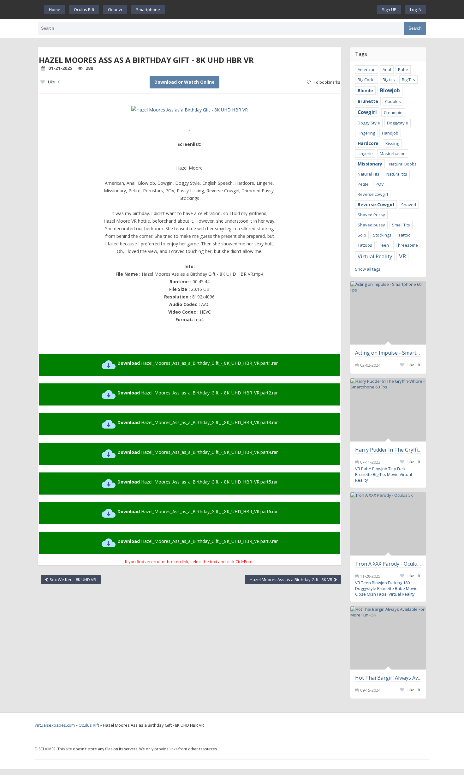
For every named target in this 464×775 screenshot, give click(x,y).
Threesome (407, 245)
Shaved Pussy (371, 215)
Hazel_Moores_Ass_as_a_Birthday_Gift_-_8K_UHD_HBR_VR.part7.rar (197, 541)
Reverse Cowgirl (376, 204)
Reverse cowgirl (373, 194)
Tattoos (365, 245)
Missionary (370, 164)
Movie (393, 474)
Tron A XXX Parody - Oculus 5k (388, 563)
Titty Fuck (397, 469)
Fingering (366, 133)
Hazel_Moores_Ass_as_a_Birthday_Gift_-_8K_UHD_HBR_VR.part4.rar (197, 452)
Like (54, 82)
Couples (393, 101)
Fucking (395, 583)
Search (414, 28)
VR (402, 256)
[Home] (271, 9)
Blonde (365, 90)
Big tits (389, 79)
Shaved (408, 204)
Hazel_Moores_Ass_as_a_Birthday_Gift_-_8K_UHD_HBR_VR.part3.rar (197, 422)
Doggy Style (369, 123)
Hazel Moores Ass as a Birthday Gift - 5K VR (291, 579)
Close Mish (365, 594)
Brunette (368, 101)
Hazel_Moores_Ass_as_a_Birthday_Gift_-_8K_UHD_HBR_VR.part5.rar (197, 482)
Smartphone (148, 9)
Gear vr (115, 9)
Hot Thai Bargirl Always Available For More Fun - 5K (388, 677)
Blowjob (390, 90)
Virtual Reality (375, 256)
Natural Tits (368, 174)
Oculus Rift (84, 9)
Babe (403, 69)
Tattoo (404, 235)
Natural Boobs (403, 164)
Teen (384, 245)
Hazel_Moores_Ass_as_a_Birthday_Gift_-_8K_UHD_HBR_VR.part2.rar (197, 393)
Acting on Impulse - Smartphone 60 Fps (388, 352)
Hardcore (368, 143)
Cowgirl (367, 112)
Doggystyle (397, 123)
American (367, 69)
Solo (362, 235)
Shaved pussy (371, 225)
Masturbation (393, 153)
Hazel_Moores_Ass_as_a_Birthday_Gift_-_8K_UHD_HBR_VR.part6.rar (197, 511)
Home (54, 9)
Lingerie (365, 153)
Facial (382, 594)
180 (406, 583)
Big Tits (408, 79)
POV (380, 184)
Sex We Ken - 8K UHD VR (72, 579)
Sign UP (389, 9)
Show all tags (367, 269)
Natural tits (396, 174)
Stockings (382, 235)
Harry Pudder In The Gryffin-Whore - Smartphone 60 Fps (388, 449)
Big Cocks (367, 79)
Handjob (390, 133)
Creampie (393, 112)
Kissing (392, 143)
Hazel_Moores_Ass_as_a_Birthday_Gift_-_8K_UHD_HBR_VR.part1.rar (197, 363)
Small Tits (401, 225)
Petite (363, 184)
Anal (387, 69)
